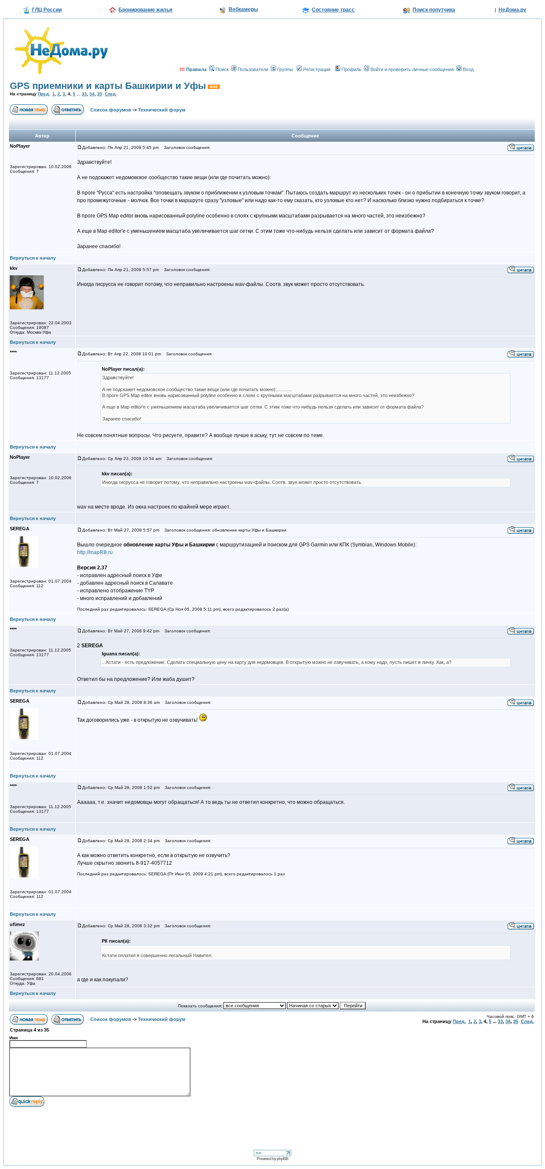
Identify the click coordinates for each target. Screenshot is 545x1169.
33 (84, 93)
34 (92, 93)
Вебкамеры (243, 9)
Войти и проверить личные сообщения (412, 69)
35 (99, 93)
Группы (285, 69)
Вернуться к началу (33, 257)
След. (111, 93)
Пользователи (253, 69)
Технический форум (161, 109)
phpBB (282, 1158)
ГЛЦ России (47, 10)
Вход (468, 69)
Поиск (222, 69)
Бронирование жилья (145, 10)
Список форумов (110, 109)
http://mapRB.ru (95, 552)
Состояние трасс (333, 10)
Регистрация (316, 69)
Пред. (44, 93)
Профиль (351, 69)
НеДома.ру (512, 10)
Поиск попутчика (434, 10)
